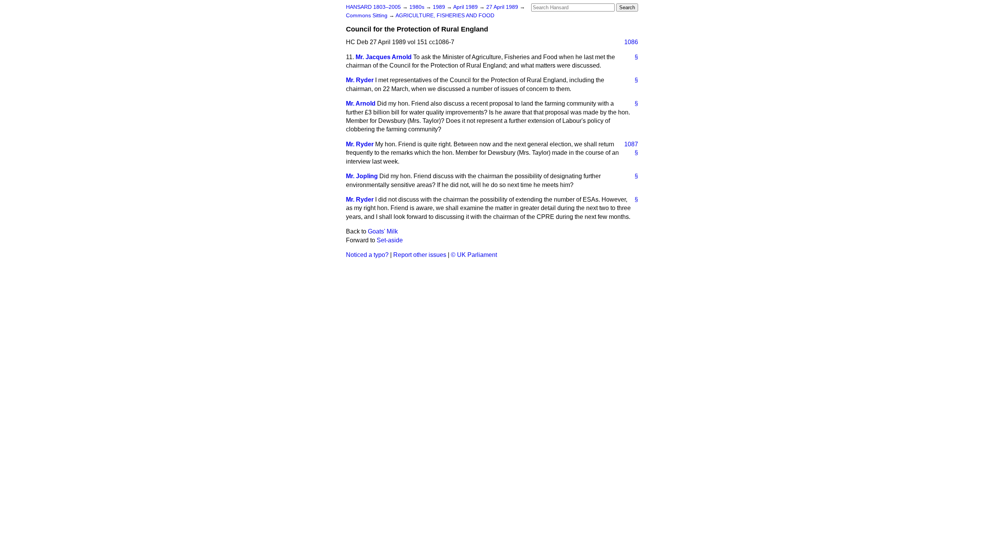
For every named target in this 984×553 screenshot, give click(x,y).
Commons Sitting (367, 15)
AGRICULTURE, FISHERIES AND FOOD (445, 15)
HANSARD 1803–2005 (373, 7)
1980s (417, 7)
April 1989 (466, 7)
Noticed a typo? (367, 255)
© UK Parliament (474, 255)
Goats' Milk (383, 231)
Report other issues (419, 255)
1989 (440, 7)
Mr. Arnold (361, 103)
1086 (631, 42)
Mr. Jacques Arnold (384, 57)
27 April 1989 (503, 7)
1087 (631, 144)
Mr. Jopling (362, 176)
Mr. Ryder (360, 80)
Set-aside (390, 240)
